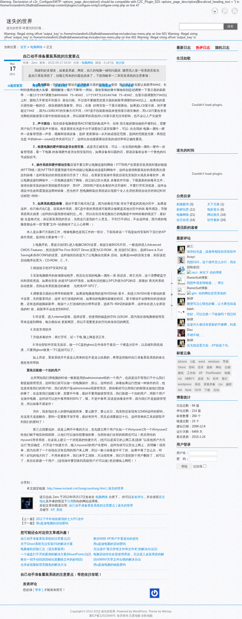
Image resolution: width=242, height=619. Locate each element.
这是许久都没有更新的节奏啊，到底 (211, 324)
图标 (209, 367)
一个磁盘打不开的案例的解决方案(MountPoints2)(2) (56, 554)
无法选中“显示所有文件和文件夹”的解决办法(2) (125, 549)
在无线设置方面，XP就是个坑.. (208, 345)
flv (208, 378)
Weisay (166, 611)
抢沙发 (120, 62)
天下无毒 (213, 204)
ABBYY (189, 378)
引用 (70, 501)
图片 (225, 378)
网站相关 (213, 214)
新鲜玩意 (183, 209)
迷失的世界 (19, 21)
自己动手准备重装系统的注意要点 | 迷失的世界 (101, 505)
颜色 (181, 373)
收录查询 (122, 615)
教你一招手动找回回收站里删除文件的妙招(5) (51, 559)
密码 (191, 367)
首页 (23, 47)
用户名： (183, 453)
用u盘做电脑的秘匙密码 (109, 564)
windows (214, 361)
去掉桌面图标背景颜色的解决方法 (44, 564)
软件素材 (213, 220)
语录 (200, 367)
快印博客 (127, 85)
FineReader (213, 373)
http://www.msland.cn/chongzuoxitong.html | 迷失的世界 (85, 488)
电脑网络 (36, 47)
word (202, 361)
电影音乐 (213, 209)
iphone (182, 361)
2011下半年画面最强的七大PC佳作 (60, 519)
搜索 (230, 26)
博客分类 (38, 85)
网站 (218, 367)
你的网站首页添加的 (212, 293)
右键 (227, 367)
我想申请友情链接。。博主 (205, 283)
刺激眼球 (183, 204)
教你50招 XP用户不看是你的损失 (116, 538)
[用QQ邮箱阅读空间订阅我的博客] (215, 11)
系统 (59, 509)
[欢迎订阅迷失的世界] (234, 11)
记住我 (198, 466)
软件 (216, 378)
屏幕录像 (209, 384)
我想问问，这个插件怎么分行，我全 (211, 262)
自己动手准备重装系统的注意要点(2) (45, 538)
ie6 (180, 390)
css (220, 384)
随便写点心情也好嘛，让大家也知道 (211, 303)
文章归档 (61, 85)
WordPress (140, 611)
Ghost (182, 367)
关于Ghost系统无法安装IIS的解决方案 (47, 544)
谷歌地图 (146, 615)
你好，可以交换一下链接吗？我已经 (211, 314)
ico (180, 378)
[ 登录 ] (38, 590)
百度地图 (134, 615)
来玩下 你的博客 (210, 272)
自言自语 (183, 220)
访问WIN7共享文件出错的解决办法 (117, 559)
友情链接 (105, 85)
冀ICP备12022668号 (102, 615)
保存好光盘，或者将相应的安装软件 (211, 251)
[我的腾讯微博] (224, 11)
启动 (216, 390)
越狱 (229, 384)
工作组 (191, 373)
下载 (207, 390)
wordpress (184, 384)
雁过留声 (83, 85)
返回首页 (16, 85)
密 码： (183, 459)
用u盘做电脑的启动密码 (52, 523)
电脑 (227, 373)
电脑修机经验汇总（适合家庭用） (44, 549)
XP (52, 509)
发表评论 (137, 497)
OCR (198, 390)
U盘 (192, 361)
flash (188, 390)
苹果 (226, 361)
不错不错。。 (196, 335)
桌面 (200, 378)
